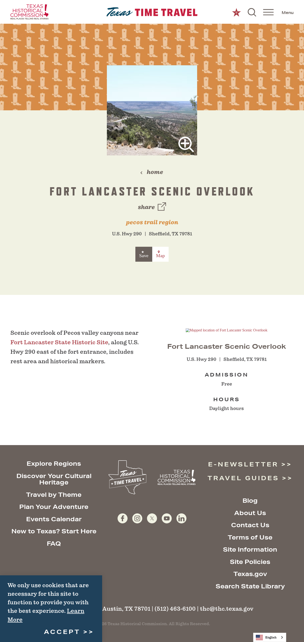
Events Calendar (54, 519)
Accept (62, 631)
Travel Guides (243, 478)
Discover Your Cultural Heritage (53, 479)
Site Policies (250, 561)
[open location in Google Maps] (226, 330)
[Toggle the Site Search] (252, 12)
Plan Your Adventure (53, 506)
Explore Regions (54, 463)
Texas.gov (250, 573)
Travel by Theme (53, 494)
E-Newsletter (243, 464)
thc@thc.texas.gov (226, 608)
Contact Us (250, 525)
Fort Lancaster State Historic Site (59, 342)
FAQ (54, 543)
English (270, 637)
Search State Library (250, 586)
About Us (250, 512)
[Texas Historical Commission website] (29, 11)
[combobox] (269, 637)
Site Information (250, 549)
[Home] (152, 12)
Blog (250, 500)
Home (155, 172)
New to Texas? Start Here (53, 531)
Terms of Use (250, 537)
